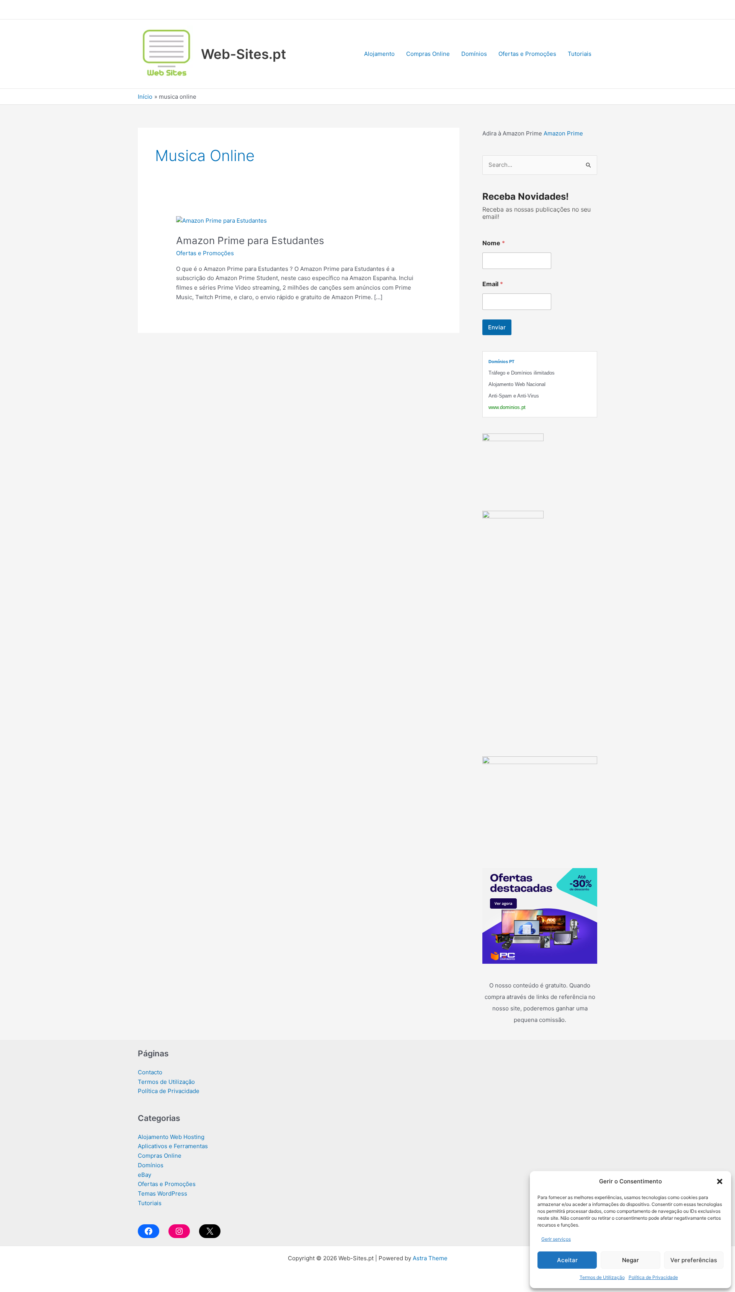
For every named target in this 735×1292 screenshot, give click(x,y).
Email (492, 284)
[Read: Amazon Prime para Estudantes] (221, 220)
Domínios (474, 53)
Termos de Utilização (602, 1277)
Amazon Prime (563, 133)
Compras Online (428, 53)
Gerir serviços (556, 1239)
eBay (144, 1174)
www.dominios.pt (507, 407)
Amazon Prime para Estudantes (250, 240)
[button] (720, 1181)
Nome (493, 243)
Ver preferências (693, 1260)
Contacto (150, 1072)
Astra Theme (430, 1258)
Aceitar (567, 1260)
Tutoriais (579, 53)
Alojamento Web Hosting (171, 1136)
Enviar (497, 327)
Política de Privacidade (653, 1277)
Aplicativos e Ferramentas (173, 1146)
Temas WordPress (162, 1193)
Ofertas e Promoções (527, 53)
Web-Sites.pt (243, 54)
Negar (630, 1260)
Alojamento (379, 53)
